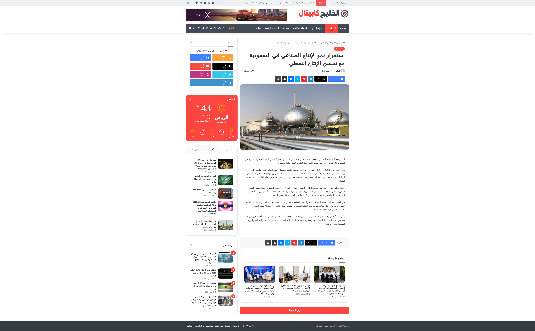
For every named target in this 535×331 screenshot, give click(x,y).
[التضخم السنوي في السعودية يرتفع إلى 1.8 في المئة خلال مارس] (225, 180)
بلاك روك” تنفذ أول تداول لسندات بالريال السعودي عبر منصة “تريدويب (204, 224)
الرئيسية (343, 28)
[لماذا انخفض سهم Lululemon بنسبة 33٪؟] (225, 193)
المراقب (190, 326)
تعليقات (195, 149)
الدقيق (337, 71)
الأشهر (229, 149)
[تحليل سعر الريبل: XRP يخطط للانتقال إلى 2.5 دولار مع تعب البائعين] (225, 273)
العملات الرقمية (272, 28)
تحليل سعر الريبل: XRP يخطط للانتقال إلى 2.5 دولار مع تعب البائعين (203, 273)
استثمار (286, 28)
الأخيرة (212, 149)
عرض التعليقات (294, 310)
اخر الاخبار (331, 28)
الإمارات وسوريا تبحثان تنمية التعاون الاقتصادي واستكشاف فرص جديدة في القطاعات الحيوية (295, 288)
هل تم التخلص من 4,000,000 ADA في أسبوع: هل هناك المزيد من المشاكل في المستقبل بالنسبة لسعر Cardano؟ (204, 208)
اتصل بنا (228, 326)
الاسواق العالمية (300, 28)
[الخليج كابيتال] (323, 13)
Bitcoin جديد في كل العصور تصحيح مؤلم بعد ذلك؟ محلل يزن (204, 286)
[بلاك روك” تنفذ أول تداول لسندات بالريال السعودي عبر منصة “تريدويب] (225, 225)
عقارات (258, 28)
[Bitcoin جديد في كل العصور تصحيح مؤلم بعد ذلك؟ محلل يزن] (225, 287)
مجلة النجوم (199, 326)
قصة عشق (219, 326)
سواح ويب (209, 326)
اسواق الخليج (317, 28)
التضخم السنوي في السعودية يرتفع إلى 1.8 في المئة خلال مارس (204, 179)
